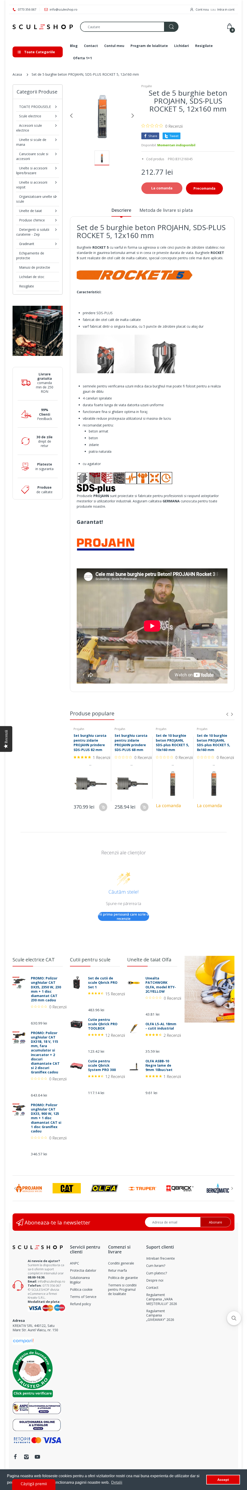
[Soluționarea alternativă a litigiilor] (37, 1407)
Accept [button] (223, 1480)
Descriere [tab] (121, 210)
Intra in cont (225, 9)
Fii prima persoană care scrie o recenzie (123, 916)
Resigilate (26, 286)
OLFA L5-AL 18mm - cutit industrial (160, 1026)
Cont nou (202, 9)
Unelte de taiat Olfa (149, 959)
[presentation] (227, 714)
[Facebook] (15, 1457)
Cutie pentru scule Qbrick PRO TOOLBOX (102, 1024)
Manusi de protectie (34, 267)
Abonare (215, 1222)
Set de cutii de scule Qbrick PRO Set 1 (102, 982)
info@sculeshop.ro (51, 1281)
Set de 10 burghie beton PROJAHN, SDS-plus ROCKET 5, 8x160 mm (213, 742)
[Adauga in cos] (103, 807)
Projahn (146, 86)
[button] (234, 1318)
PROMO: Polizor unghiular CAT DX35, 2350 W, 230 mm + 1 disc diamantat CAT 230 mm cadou (46, 989)
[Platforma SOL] (37, 1424)
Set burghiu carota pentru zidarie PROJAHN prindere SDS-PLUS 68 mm (131, 742)
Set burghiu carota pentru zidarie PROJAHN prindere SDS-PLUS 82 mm (90, 742)
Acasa (17, 74)
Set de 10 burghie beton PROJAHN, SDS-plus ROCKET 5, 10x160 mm (172, 742)
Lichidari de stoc (31, 276)
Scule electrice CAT (34, 959)
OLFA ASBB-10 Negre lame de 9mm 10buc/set (158, 1065)
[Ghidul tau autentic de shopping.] (23, 1340)
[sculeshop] (43, 26)
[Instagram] (26, 1457)
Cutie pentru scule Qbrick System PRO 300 (102, 1065)
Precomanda (204, 188)
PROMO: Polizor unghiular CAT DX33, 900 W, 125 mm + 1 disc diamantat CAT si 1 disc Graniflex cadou (46, 1118)
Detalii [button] (116, 1482)
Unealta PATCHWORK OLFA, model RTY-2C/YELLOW (160, 985)
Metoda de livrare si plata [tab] (166, 210)
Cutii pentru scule (90, 959)
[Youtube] (37, 1457)
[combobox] (129, 26)
